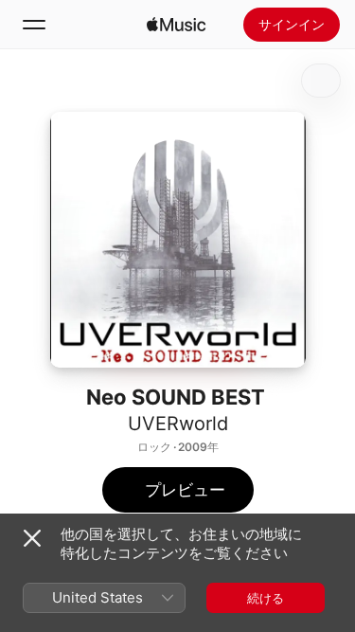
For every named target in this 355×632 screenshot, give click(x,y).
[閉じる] (32, 538)
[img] (176, 24)
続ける (265, 597)
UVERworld (178, 423)
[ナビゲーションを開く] (34, 24)
